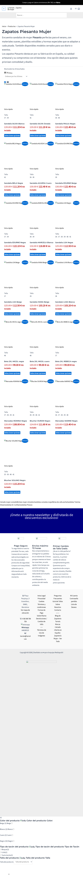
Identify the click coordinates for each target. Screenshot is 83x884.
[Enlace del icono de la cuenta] (71, 9)
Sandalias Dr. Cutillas (12, 505)
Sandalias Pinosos (26, 505)
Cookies (41, 601)
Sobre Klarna (41, 616)
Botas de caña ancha (59, 502)
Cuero (9, 835)
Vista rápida (8, 109)
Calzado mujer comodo (8, 502)
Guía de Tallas (58, 601)
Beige (9, 823)
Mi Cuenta (74, 596)
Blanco (10, 829)
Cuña (4, 852)
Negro (10, 841)
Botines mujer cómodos (25, 502)
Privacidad (41, 598)
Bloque (5, 849)
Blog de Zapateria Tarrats (57, 619)
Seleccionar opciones (12, 135)
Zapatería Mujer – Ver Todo (58, 639)
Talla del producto (7, 862)
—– (41, 627)
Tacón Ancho (7, 855)
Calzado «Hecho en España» (58, 630)
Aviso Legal (42, 596)
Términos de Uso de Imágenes (41, 633)
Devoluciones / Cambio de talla (41, 621)
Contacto (57, 610)
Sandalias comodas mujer (43, 502)
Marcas (57, 624)
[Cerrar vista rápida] (9, 874)
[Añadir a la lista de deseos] (16, 112)
